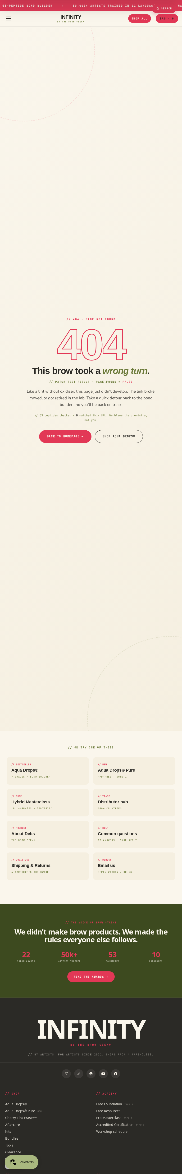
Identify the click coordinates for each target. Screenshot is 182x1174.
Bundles (11, 1138)
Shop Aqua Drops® (119, 436)
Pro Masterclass (114, 1117)
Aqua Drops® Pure (23, 1111)
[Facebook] (115, 1073)
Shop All (140, 18)
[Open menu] (9, 18)
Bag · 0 (167, 18)
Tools (9, 1145)
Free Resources (108, 1111)
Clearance (13, 1152)
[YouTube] (103, 1073)
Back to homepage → (65, 436)
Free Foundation (114, 1104)
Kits (8, 1131)
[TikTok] (78, 1073)
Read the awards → (91, 976)
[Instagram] (66, 1073)
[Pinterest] (91, 1073)
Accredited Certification (120, 1124)
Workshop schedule (111, 1131)
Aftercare (12, 1124)
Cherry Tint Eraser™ (21, 1117)
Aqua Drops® (16, 1104)
